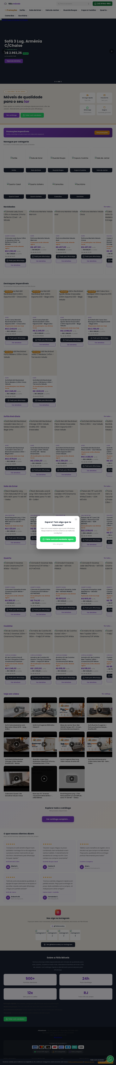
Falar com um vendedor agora (59, 539)
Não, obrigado (58, 544)
